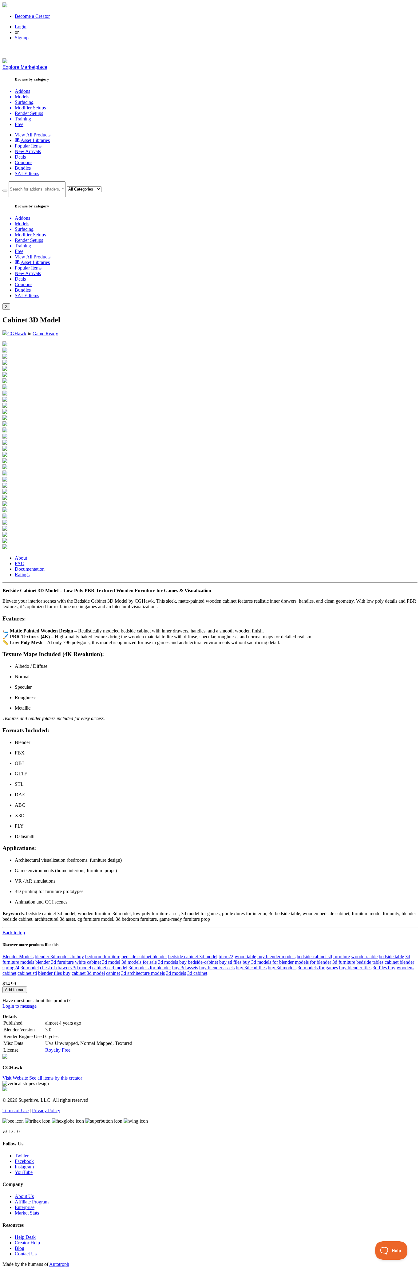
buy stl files (230, 962)
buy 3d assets (185, 967)
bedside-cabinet (203, 962)
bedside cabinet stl (314, 956)
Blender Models (18, 956)
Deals (20, 156)
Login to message (19, 1006)
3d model (30, 967)
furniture (341, 956)
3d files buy (384, 967)
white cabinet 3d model (97, 962)
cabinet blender (399, 962)
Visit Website (15, 1078)
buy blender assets (217, 967)
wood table (245, 956)
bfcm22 (226, 956)
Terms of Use (15, 1110)
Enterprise (24, 1207)
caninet (113, 973)
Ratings (22, 574)
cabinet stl (27, 973)
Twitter (22, 1155)
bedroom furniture (102, 956)
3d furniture (343, 962)
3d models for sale (139, 962)
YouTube (24, 1172)
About (21, 558)
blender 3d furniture (54, 962)
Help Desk (25, 1237)
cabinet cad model (109, 967)
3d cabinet (197, 973)
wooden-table (364, 956)
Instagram (24, 1166)
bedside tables (369, 962)
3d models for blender (150, 967)
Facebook (24, 1161)
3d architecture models (143, 973)
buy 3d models (282, 967)
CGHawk (16, 333)
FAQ (20, 563)
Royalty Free (57, 1050)
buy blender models (276, 956)
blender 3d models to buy (59, 956)
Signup (22, 37)
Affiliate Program (32, 1201)
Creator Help (27, 1242)
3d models (176, 973)
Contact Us (26, 1253)
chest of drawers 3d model (65, 967)
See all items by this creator (55, 1078)
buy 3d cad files (251, 967)
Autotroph (59, 1264)
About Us (24, 1196)
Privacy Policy (46, 1110)
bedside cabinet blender (144, 956)
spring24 (10, 967)
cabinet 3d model (88, 973)
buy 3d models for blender (268, 962)
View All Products (32, 134)
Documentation (30, 569)
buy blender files (355, 967)
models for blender (313, 962)
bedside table (391, 956)
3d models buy (172, 962)
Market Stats (27, 1212)
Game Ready (45, 333)
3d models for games (318, 967)
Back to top (13, 932)
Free (19, 124)
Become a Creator (32, 16)
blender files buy (54, 973)
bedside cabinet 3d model (192, 956)
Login (20, 26)
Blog (19, 1248)
